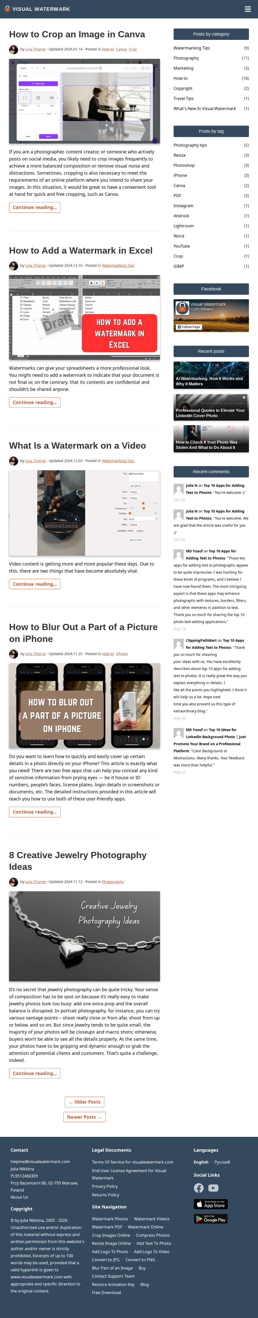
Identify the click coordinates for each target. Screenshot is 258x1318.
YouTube (182, 246)
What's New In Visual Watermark (205, 108)
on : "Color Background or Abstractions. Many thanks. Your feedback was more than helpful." (210, 747)
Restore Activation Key (113, 1284)
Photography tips (190, 145)
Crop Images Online (111, 1235)
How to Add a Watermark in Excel (81, 250)
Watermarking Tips (118, 265)
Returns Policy (105, 1195)
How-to (108, 49)
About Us (19, 1197)
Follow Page (191, 327)
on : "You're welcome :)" (216, 489)
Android (181, 216)
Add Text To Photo (154, 1243)
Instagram (184, 205)
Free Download (106, 1292)
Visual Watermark (41, 9)
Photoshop (184, 165)
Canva (121, 49)
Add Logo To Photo (110, 1251)
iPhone (122, 653)
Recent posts (211, 351)
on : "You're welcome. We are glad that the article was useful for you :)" (211, 522)
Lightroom (184, 226)
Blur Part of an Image (112, 1268)
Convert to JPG (106, 1259)
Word (179, 236)
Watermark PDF (107, 1227)
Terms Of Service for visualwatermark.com (132, 1162)
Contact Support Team (113, 1276)
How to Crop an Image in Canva (77, 34)
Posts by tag (211, 131)
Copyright (183, 88)
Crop (133, 49)
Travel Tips (184, 98)
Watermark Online (145, 1227)
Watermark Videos (152, 1219)
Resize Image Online (111, 1243)
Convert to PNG (140, 1259)
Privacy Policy (105, 1186)
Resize (180, 155)
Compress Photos (153, 1235)
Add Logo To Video (152, 1251)
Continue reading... (35, 207)
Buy (142, 1268)
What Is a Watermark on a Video (77, 445)
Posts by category (211, 34)
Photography (113, 881)
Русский (222, 1162)
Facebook (211, 288)
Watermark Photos (110, 1219)
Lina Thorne (35, 49)
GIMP (179, 266)
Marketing (184, 68)
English (201, 1162)
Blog (144, 1284)
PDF (177, 195)
